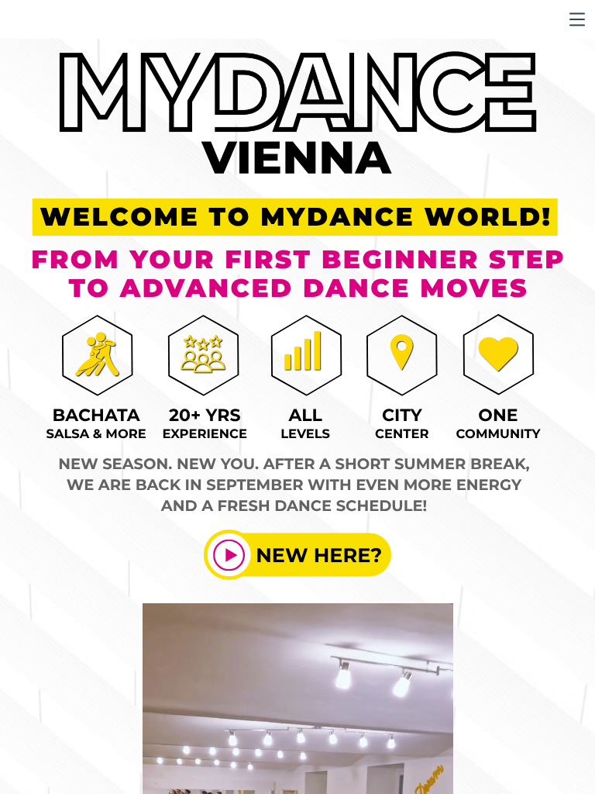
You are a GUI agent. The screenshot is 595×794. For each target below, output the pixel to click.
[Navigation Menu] (577, 19)
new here (313, 555)
